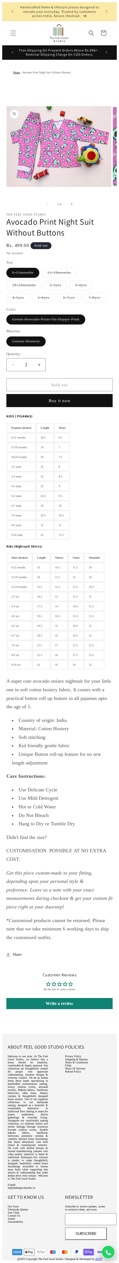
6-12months (25, 274)
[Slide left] (47, 204)
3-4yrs (83, 286)
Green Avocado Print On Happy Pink (48, 321)
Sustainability (15, 1221)
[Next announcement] (106, 11)
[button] (13, 33)
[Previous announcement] (12, 11)
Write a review (59, 1003)
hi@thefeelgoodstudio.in (21, 1187)
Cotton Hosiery (29, 342)
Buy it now (60, 400)
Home (16, 72)
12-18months (62, 274)
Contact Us (14, 1215)
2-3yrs (58, 286)
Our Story (13, 1206)
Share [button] (17, 954)
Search (11, 1218)
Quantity (13, 354)
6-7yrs (72, 299)
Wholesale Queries (18, 1209)
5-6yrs (46, 299)
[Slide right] (72, 204)
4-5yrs (21, 299)
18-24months (27, 286)
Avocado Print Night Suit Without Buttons (46, 72)
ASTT (98, 1258)
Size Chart (13, 1212)
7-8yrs (97, 299)
